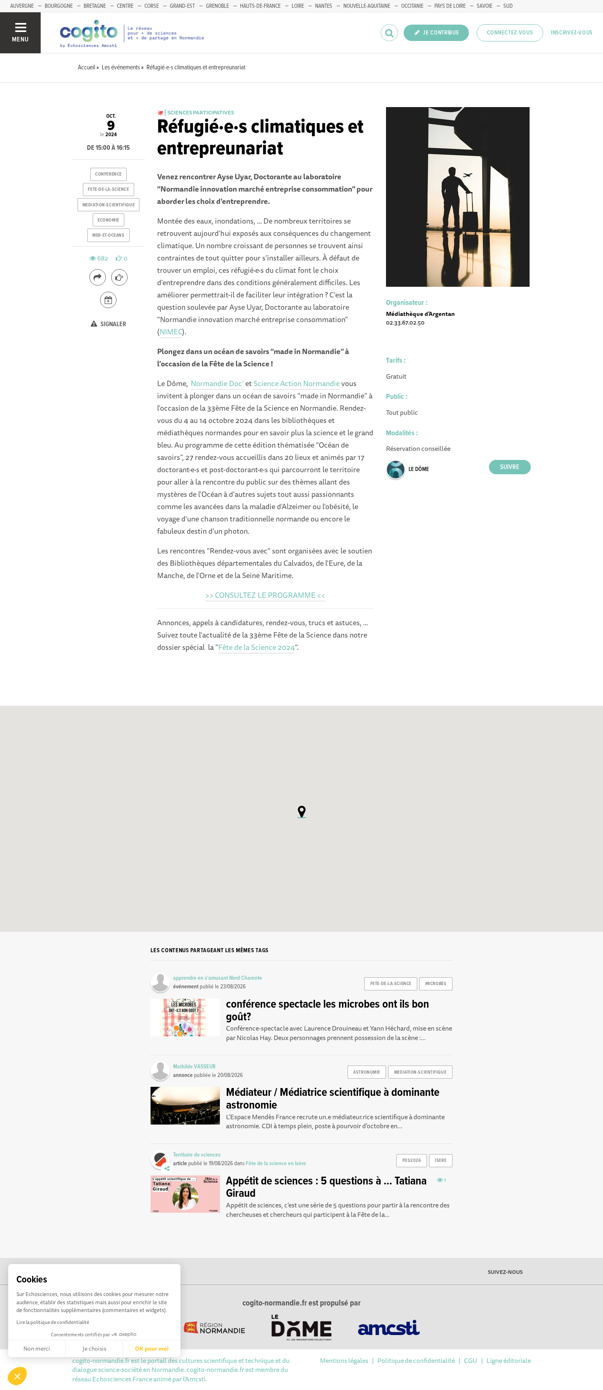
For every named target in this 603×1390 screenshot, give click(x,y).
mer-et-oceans (108, 235)
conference (108, 174)
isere (440, 1161)
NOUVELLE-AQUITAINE (366, 6)
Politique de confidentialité (416, 1360)
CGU (470, 1360)
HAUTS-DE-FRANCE (260, 6)
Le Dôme (419, 469)
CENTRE (125, 6)
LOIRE (298, 6)
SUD (508, 6)
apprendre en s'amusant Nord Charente (217, 978)
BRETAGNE (95, 6)
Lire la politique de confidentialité (52, 1322)
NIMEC (171, 331)
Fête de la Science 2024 (256, 647)
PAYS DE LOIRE (450, 6)
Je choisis (94, 1348)
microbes (435, 984)
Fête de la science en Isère (276, 1163)
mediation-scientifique (108, 205)
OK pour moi (152, 1348)
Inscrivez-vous (572, 33)
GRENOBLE (217, 6)
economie (108, 220)
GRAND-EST (182, 6)
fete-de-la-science (108, 189)
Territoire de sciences (197, 1155)
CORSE (151, 6)
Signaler (112, 324)
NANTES (323, 6)
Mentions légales (344, 1360)
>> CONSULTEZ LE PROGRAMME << (265, 595)
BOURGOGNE (59, 6)
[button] (17, 1376)
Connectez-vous (510, 33)
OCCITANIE (412, 6)
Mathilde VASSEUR (194, 1066)
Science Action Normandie (297, 383)
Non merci (36, 1348)
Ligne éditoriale (509, 1360)
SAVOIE (484, 6)
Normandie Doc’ (217, 383)
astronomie (366, 1072)
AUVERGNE (22, 6)
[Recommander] (119, 277)
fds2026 (411, 1161)
